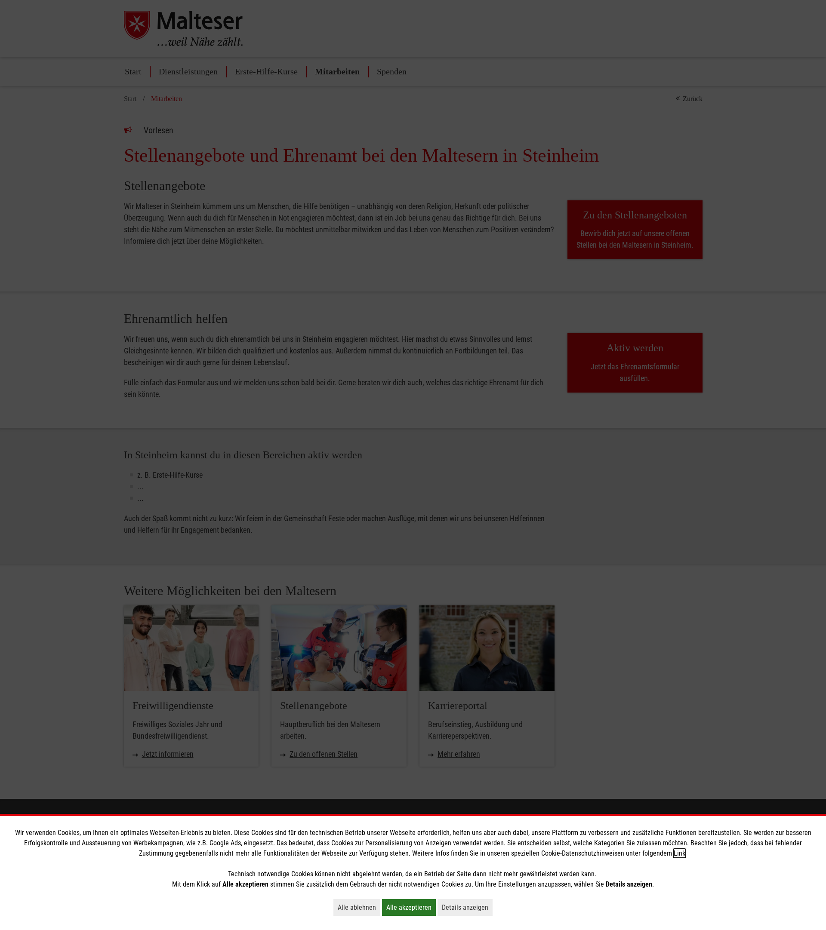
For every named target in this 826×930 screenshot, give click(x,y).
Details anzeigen (467, 907)
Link (679, 853)
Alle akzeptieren (411, 907)
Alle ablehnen (359, 907)
